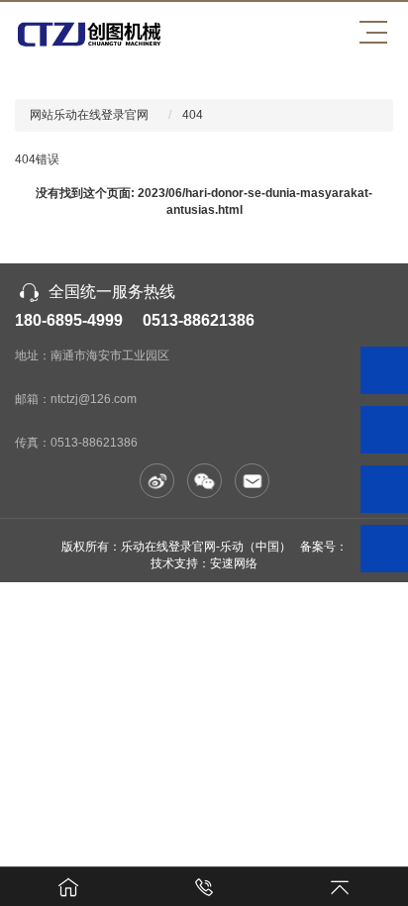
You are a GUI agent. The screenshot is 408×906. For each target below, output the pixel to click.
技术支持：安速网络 (204, 563)
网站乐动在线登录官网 (89, 115)
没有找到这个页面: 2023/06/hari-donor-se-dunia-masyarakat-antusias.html (204, 201)
